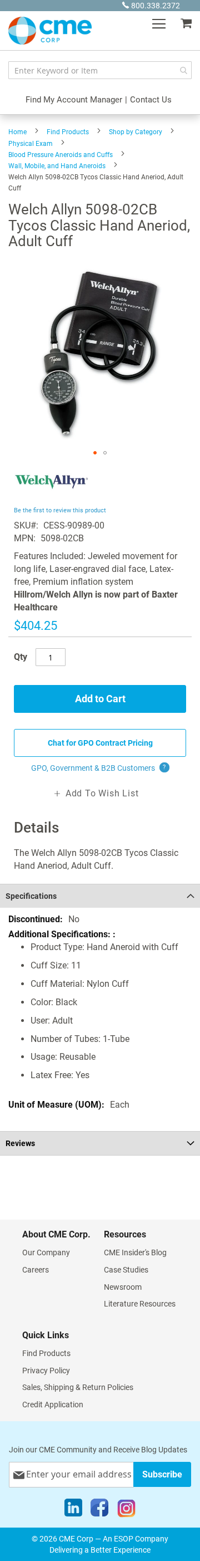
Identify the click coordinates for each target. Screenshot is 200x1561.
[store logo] (50, 31)
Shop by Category (135, 132)
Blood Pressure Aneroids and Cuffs (60, 155)
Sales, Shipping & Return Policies (77, 1387)
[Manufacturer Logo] (51, 497)
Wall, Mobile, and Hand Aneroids (57, 166)
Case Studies (126, 1269)
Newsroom (123, 1287)
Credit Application (52, 1404)
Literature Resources (140, 1303)
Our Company (46, 1252)
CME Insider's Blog (135, 1252)
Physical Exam (30, 144)
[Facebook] (99, 1510)
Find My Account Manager (74, 100)
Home (17, 132)
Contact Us (151, 100)
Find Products (68, 132)
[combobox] (100, 70)
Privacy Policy (46, 1370)
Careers (35, 1269)
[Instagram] (126, 1510)
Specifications (31, 896)
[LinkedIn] (73, 1510)
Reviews (20, 1143)
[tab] (100, 896)
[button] (95, 452)
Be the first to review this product (60, 510)
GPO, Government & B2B (98, 768)
